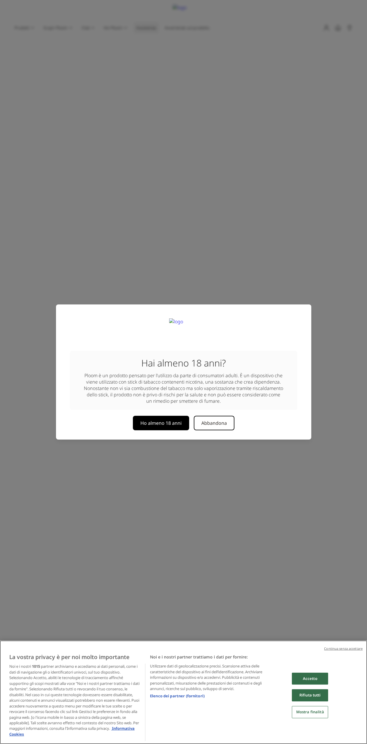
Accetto (310, 678)
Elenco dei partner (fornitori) (177, 695)
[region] (183, 692)
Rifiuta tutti (310, 695)
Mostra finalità (310, 711)
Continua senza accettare (343, 648)
